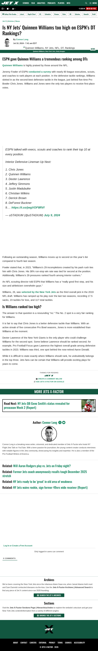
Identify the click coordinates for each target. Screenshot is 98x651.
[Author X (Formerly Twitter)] (60, 422)
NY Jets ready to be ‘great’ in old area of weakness (42, 481)
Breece (56, 14)
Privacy (52, 642)
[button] (93, 3)
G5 (40, 14)
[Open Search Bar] (86, 3)
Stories (26, 3)
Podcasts (51, 3)
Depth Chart (32, 14)
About (15, 642)
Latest (22, 14)
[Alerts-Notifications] (8, 9)
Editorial (42, 642)
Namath (86, 14)
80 (70, 14)
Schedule (48, 14)
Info (68, 3)
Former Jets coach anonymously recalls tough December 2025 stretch (44, 473)
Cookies (68, 642)
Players (61, 3)
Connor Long (22, 39)
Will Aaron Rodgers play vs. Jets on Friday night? (42, 465)
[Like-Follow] (13, 9)
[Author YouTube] (63, 422)
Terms (60, 642)
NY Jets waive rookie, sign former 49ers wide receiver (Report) (50, 487)
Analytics (41, 3)
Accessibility (79, 642)
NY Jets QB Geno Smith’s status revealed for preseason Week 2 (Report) (37, 405)
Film (33, 3)
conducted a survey (40, 71)
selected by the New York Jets (39, 292)
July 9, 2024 (52, 215)
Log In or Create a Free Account (17, 546)
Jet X (4, 21)
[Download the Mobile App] (3, 9)
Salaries (77, 14)
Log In (82, 8)
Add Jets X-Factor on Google (50, 382)
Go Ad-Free (92, 8)
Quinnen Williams (12, 65)
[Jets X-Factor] (10, 3)
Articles (11, 21)
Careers (33, 642)
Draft (94, 14)
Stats (64, 14)
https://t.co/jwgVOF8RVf (27, 207)
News (17, 21)
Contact (23, 642)
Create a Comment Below (50, 379)
